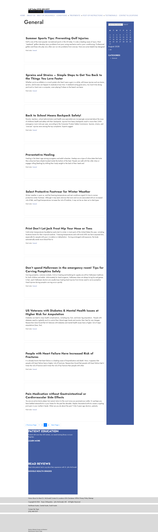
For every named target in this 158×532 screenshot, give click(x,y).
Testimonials (111, 15)
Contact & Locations (128, 15)
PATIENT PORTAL (36, 12)
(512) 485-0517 (33, 511)
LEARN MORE (34, 441)
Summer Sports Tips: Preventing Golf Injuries (57, 38)
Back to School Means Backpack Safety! (53, 115)
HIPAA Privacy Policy (81, 498)
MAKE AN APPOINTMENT (54, 12)
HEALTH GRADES (44, 471)
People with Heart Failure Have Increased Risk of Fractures (59, 355)
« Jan (110, 49)
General (34, 50)
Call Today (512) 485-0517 (38, 9)
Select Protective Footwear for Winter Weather (58, 191)
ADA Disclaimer (69, 498)
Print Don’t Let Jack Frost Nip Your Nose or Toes (59, 228)
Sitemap (91, 498)
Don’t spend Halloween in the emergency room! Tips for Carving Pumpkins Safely (65, 269)
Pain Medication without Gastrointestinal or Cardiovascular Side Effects (56, 395)
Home (22, 15)
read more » (96, 58)
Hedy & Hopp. (38, 531)
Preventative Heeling (40, 155)
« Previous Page (30, 425)
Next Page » (55, 425)
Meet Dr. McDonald (46, 15)
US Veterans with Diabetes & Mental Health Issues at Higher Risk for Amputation (62, 312)
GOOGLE (32, 471)
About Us (31, 15)
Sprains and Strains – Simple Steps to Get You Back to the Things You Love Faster (64, 77)
